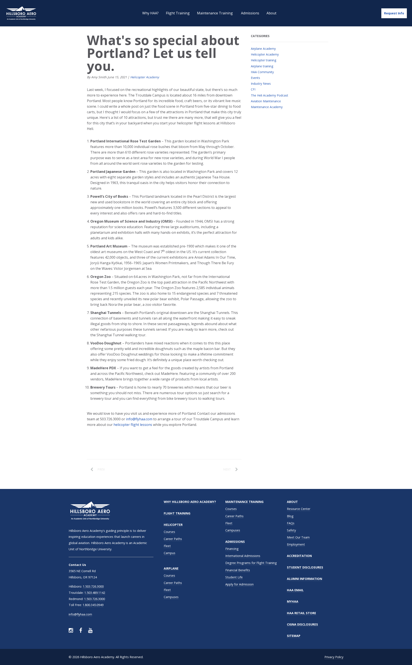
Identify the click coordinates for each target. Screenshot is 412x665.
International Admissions (242, 556)
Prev (101, 469)
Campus (169, 553)
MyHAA (292, 601)
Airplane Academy (263, 49)
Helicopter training (263, 60)
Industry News (261, 83)
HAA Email (295, 590)
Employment (296, 544)
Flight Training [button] (178, 13)
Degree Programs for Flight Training (251, 563)
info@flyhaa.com (139, 419)
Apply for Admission (239, 584)
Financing (232, 549)
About (292, 502)
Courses (169, 532)
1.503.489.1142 (94, 593)
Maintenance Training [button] (215, 13)
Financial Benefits (237, 570)
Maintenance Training (244, 502)
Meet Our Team (298, 537)
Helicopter (173, 525)
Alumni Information (304, 579)
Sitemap (293, 636)
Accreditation (299, 556)
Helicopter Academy (144, 77)
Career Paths (173, 539)
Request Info (394, 13)
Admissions (235, 542)
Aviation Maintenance (266, 101)
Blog (290, 516)
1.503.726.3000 (93, 586)
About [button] (271, 13)
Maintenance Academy (267, 107)
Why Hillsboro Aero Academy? (190, 502)
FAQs (290, 523)
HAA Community (262, 72)
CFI (253, 89)
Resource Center (298, 509)
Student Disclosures (305, 567)
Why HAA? (150, 13)
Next (227, 469)
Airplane (171, 568)
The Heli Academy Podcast (269, 95)
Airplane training (262, 66)
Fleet (167, 546)
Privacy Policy (333, 657)
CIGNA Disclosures (302, 624)
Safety (291, 530)
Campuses (171, 597)
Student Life (234, 577)
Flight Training (177, 513)
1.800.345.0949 (93, 605)
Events (255, 78)
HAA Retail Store (301, 613)
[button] (250, 13)
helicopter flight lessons (133, 424)
